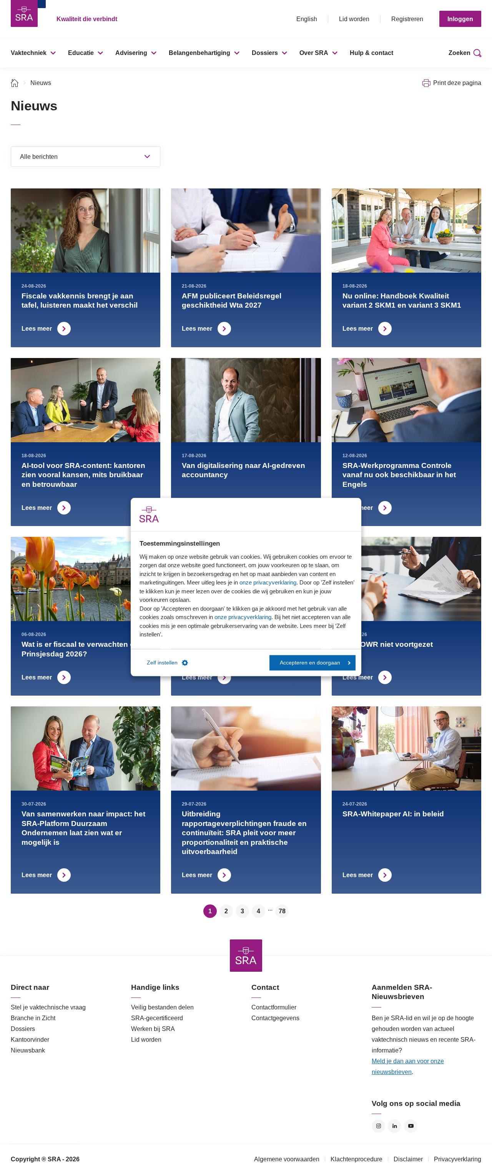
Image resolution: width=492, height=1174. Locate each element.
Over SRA (313, 53)
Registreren (407, 19)
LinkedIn (394, 1126)
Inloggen (460, 19)
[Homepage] (24, 13)
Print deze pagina (457, 83)
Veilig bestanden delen (162, 1007)
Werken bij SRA (153, 1029)
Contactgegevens (275, 1018)
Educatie (81, 53)
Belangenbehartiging (199, 53)
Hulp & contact (371, 53)
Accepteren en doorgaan (310, 663)
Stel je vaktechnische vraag (48, 1007)
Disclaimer (408, 1159)
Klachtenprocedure (356, 1159)
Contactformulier (273, 1007)
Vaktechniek (29, 53)
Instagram (378, 1126)
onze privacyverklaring (267, 582)
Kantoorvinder (30, 1039)
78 (282, 911)
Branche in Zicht (33, 1018)
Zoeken (459, 53)
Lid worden (354, 19)
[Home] (15, 83)
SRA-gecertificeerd (157, 1018)
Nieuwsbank (28, 1050)
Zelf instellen (162, 663)
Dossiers (265, 53)
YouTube (410, 1126)
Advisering (131, 53)
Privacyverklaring (457, 1159)
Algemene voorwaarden (286, 1159)
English (306, 19)
